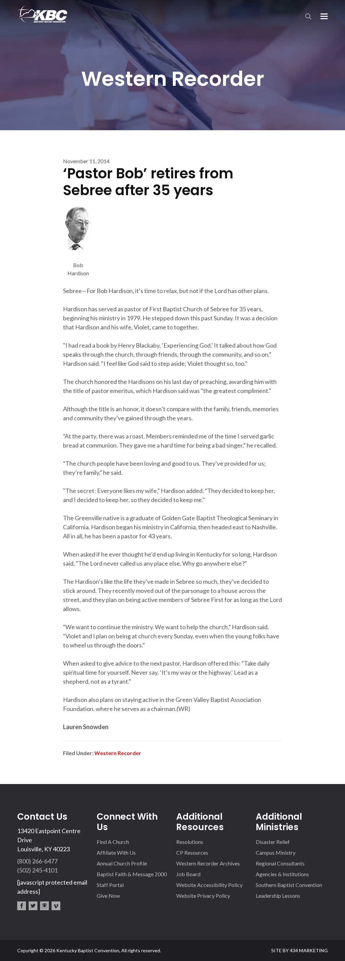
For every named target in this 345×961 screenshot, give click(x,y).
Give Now (108, 895)
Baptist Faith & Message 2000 (132, 874)
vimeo (56, 905)
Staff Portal (110, 885)
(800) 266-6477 (37, 861)
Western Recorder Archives (208, 863)
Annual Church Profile (122, 863)
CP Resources (192, 852)
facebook (21, 905)
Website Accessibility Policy (209, 885)
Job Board (188, 874)
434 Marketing (309, 950)
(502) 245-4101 (37, 870)
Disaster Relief (273, 842)
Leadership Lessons (278, 895)
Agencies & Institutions (282, 874)
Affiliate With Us (116, 852)
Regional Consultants (280, 863)
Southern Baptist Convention (289, 885)
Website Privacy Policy (203, 895)
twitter (33, 905)
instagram (44, 905)
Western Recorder (117, 753)
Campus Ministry (275, 852)
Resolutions (189, 842)
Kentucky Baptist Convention (42, 14)
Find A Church (113, 842)
